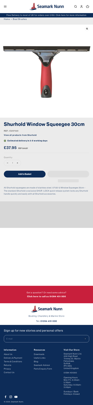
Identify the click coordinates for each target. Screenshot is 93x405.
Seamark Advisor (42, 365)
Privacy (7, 369)
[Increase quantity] (17, 163)
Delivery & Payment (13, 358)
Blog (36, 361)
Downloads (39, 354)
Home (7, 19)
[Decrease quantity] (7, 163)
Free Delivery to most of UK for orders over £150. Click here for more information (46, 15)
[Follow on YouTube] (16, 396)
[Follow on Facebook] (5, 396)
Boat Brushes (20, 19)
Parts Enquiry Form (43, 369)
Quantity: (8, 157)
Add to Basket (24, 174)
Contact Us (9, 372)
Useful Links (39, 358)
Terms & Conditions (13, 361)
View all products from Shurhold (20, 135)
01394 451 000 (48, 321)
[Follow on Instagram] (10, 396)
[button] (68, 174)
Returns (7, 365)
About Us (8, 354)
